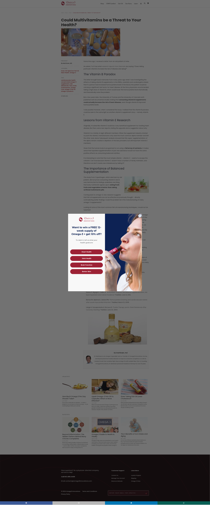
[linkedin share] (131, 503)
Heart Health (86, 252)
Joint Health (86, 258)
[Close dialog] (139, 215)
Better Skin (86, 271)
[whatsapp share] (184, 503)
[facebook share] (26, 503)
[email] (78, 503)
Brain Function (86, 265)
